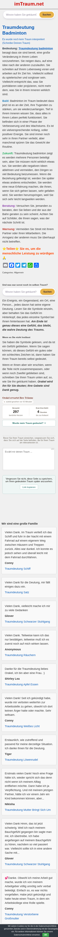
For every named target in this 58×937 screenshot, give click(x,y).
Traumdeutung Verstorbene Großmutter (22, 916)
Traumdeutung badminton (36, 48)
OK (45, 935)
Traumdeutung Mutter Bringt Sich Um (28, 809)
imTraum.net (29, 4)
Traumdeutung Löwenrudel (21, 759)
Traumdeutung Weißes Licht (22, 726)
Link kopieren (29, 487)
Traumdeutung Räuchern (20, 655)
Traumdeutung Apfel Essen (21, 684)
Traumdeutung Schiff (17, 568)
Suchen (47, 14)
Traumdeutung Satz (17, 592)
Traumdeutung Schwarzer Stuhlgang (27, 621)
